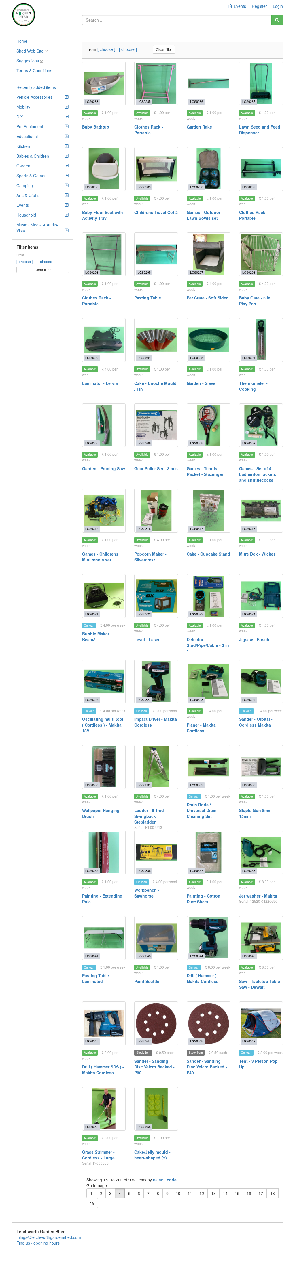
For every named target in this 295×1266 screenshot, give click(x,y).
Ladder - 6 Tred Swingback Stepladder (149, 816)
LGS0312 (91, 528)
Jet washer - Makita (258, 896)
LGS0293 (91, 272)
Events (22, 205)
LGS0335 (91, 870)
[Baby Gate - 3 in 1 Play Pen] (261, 254)
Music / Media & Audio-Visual (37, 227)
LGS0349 (248, 1041)
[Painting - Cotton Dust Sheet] (208, 852)
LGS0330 (91, 785)
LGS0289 (144, 187)
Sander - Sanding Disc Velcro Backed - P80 (154, 1066)
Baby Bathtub (95, 127)
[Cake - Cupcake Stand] (208, 510)
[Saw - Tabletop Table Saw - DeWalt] (261, 937)
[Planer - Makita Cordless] (208, 681)
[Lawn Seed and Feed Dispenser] (261, 83)
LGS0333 (248, 785)
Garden (23, 166)
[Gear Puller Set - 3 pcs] (156, 425)
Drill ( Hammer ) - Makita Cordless (203, 978)
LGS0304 (248, 358)
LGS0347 (144, 1041)
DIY (19, 117)
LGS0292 (248, 187)
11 (190, 1193)
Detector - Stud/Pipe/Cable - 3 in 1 (208, 645)
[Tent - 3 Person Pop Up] (261, 1023)
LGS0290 (196, 187)
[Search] (277, 20)
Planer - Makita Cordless (201, 727)
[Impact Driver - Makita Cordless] (156, 681)
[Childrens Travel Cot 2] (156, 168)
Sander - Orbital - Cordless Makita (256, 722)
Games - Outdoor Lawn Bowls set (203, 215)
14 (225, 1193)
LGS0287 (248, 101)
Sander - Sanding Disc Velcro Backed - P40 (207, 1066)
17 (260, 1193)
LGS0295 (144, 272)
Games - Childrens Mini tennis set (100, 557)
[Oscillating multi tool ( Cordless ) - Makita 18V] (104, 681)
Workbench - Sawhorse (146, 893)
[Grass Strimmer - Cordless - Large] (104, 1108)
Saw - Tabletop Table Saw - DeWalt (259, 984)
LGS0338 (248, 870)
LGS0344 (196, 956)
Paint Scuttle (146, 981)
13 (213, 1193)
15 (237, 1193)
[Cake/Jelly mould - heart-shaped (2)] (156, 1108)
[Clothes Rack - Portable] (156, 83)
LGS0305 (91, 443)
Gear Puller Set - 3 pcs (156, 468)
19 (92, 1203)
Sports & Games (31, 175)
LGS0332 (196, 785)
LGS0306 (144, 443)
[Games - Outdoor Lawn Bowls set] (208, 168)
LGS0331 (144, 785)
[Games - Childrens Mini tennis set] (104, 510)
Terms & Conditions (34, 70)
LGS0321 (91, 614)
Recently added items (36, 87)
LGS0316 (144, 528)
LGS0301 (144, 358)
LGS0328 (196, 699)
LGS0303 (196, 358)
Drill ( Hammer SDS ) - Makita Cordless (103, 1069)
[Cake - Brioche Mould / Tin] (156, 339)
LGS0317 (196, 528)
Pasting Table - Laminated (96, 978)
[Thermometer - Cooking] (261, 339)
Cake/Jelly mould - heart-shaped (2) (152, 1155)
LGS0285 (144, 101)
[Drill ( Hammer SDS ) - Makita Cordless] (104, 1023)
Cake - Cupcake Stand (208, 554)
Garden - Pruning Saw (103, 468)
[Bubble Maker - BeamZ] (104, 596)
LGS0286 (196, 101)
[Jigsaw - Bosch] (261, 596)
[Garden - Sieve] (208, 339)
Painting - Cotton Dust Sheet (203, 898)
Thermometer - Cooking (253, 386)
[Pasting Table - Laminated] (104, 937)
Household (26, 215)
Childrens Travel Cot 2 (156, 212)
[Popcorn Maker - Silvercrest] (156, 510)
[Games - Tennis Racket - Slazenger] (208, 425)
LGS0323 (196, 614)
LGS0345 (248, 956)
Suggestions (28, 61)
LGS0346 (91, 1041)
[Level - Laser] (156, 596)
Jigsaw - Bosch (254, 639)
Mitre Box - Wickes (257, 554)
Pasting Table (147, 298)
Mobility (23, 107)
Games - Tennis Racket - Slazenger (205, 471)
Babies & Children (32, 156)
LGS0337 (196, 870)
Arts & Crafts (27, 195)
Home (21, 41)
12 (201, 1193)
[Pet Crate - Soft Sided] (208, 254)
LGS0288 (91, 187)
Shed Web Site (30, 51)
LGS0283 (91, 101)
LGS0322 (144, 614)
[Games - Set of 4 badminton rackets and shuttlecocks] (261, 425)
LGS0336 (144, 870)
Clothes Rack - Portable (148, 129)
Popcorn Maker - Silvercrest (150, 557)
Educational (27, 136)
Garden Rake (199, 127)
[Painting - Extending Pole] (104, 852)
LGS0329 (248, 699)
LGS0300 (91, 358)
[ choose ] (25, 261)
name (158, 1180)
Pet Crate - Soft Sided (208, 298)
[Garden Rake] (208, 83)
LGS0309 (248, 443)
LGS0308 (196, 443)
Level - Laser (147, 639)
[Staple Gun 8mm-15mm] (261, 766)
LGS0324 (248, 614)
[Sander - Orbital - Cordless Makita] (261, 681)
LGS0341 (91, 956)
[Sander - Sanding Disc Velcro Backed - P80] (156, 1023)
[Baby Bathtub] (104, 83)
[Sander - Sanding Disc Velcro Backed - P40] (208, 1023)
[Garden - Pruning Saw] (104, 425)
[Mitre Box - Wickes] (261, 510)
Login (278, 6)
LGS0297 (196, 272)
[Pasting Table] (156, 254)
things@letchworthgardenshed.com (48, 1237)
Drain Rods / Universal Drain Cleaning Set (202, 810)
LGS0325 (91, 699)
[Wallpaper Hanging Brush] (104, 766)
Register (259, 6)
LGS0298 (248, 272)
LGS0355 (144, 1126)
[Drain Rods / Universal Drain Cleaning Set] (208, 766)
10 (178, 1193)
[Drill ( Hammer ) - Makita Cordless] (208, 937)
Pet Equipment (29, 126)
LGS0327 (144, 699)
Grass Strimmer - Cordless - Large (98, 1155)
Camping (24, 185)
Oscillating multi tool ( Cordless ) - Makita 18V (102, 724)
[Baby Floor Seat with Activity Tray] (104, 168)
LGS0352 (91, 1126)
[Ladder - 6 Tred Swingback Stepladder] (156, 766)
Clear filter (43, 269)
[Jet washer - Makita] (261, 852)
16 (249, 1193)
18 (272, 1193)
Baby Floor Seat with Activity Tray (102, 215)
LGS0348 (196, 1041)
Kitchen (23, 146)
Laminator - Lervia (100, 383)
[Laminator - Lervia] (104, 339)
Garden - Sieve (201, 383)
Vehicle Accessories (34, 97)
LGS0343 (144, 956)
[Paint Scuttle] (156, 937)
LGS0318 (248, 528)
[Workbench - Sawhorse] (156, 852)
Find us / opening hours (38, 1243)
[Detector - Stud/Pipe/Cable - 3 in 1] (208, 596)
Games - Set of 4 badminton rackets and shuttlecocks (257, 474)
